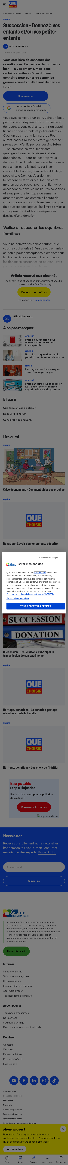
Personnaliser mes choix (17, 598)
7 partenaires (40, 572)
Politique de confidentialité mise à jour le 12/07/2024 (30, 594)
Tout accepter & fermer (35, 606)
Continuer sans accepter (48, 558)
